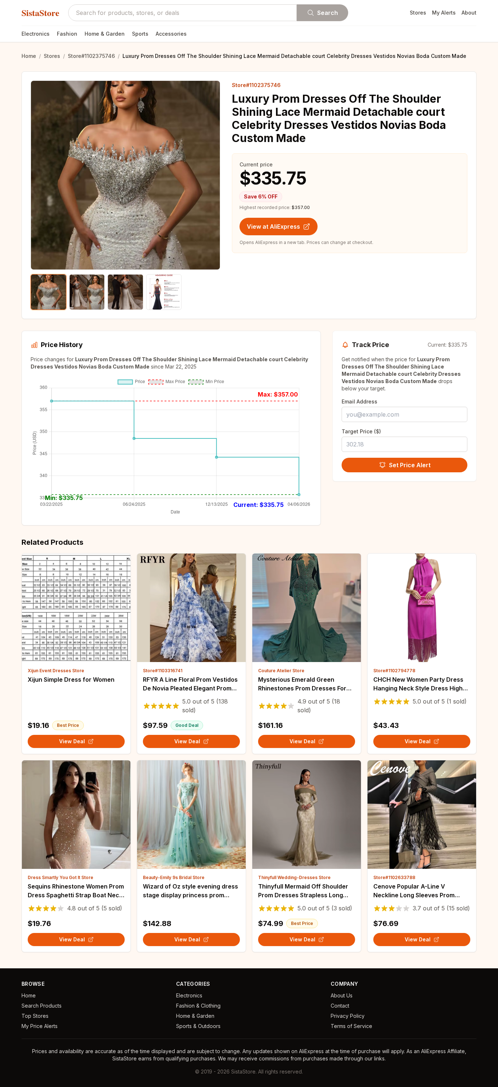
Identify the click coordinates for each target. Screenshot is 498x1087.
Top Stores (35, 1016)
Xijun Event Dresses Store (56, 670)
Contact (340, 1006)
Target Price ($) (361, 431)
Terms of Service (351, 1026)
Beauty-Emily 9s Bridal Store (174, 877)
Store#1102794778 (394, 670)
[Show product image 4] (164, 292)
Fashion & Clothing (198, 1006)
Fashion (67, 34)
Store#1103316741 (162, 670)
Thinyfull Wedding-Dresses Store (294, 877)
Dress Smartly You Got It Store (60, 877)
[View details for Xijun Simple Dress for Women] (76, 608)
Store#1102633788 (394, 877)
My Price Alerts (40, 1026)
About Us (342, 995)
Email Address (359, 401)
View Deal (72, 741)
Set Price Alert (410, 465)
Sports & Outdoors (198, 1026)
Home (29, 56)
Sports (140, 34)
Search (327, 12)
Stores (418, 12)
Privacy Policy (348, 1016)
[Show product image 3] (125, 292)
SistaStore (40, 13)
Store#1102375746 (91, 56)
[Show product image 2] (87, 292)
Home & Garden (105, 34)
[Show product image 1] (48, 292)
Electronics (36, 34)
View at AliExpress (273, 226)
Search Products (42, 1006)
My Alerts (444, 12)
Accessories (171, 34)
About (469, 12)
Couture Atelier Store (281, 670)
